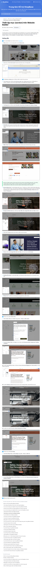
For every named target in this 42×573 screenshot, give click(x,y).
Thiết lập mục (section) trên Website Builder (12, 513)
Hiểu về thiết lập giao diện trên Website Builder (12, 547)
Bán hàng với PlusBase (16, 1)
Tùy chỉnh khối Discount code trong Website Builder (13, 540)
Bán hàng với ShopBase (26, 1)
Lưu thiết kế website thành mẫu (9, 531)
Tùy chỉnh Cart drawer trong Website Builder (12, 516)
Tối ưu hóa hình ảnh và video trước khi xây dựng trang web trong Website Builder (19, 521)
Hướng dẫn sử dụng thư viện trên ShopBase (12, 519)
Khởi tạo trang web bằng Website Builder (11, 503)
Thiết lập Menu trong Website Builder (10, 534)
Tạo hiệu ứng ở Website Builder (9, 529)
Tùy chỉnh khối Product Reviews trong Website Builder (14, 550)
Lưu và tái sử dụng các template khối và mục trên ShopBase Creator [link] (16, 559)
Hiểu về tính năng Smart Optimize (10, 526)
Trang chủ (5, 18)
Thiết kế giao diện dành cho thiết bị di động (12, 539)
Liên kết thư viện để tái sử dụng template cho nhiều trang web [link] (15, 564)
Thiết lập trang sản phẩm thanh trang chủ (11, 544)
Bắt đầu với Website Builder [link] (9, 557)
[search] (21, 14)
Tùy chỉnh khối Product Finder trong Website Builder (13, 545)
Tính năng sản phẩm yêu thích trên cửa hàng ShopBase (14, 505)
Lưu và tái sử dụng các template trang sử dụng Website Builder (15, 506)
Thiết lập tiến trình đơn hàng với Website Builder (13, 524)
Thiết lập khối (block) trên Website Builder (11, 511)
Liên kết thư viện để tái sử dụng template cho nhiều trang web (15, 508)
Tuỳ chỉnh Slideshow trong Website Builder (11, 542)
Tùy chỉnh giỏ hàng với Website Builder (11, 532)
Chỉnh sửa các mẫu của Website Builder (14, 18)
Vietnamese (16, 27)
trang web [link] (20, 40)
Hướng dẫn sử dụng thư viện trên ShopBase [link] (12, 562)
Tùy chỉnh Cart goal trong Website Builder (11, 518)
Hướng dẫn (6, 38)
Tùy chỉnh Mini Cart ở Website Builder (10, 514)
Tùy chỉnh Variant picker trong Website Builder (12, 537)
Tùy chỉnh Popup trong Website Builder (11, 527)
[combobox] (20, 30)
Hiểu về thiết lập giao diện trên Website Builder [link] (12, 565)
